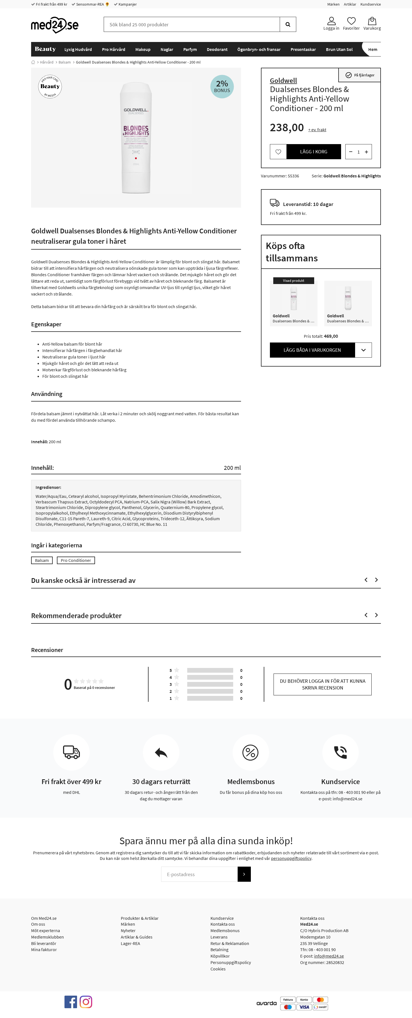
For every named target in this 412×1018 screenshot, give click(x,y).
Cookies (218, 969)
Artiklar (350, 4)
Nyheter (128, 930)
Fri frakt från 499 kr (51, 4)
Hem (372, 49)
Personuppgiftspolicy (230, 962)
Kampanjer (127, 4)
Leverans (219, 937)
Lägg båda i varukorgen (312, 350)
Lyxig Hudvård (78, 49)
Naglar (167, 49)
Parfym (190, 49)
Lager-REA (130, 943)
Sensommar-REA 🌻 (92, 4)
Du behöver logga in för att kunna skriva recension (322, 684)
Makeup (143, 49)
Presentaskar (303, 49)
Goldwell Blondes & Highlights (352, 176)
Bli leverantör (43, 943)
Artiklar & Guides (136, 937)
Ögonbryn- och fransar (259, 49)
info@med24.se (329, 956)
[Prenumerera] (244, 874)
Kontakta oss (222, 924)
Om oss (38, 924)
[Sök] (288, 24)
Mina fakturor (44, 949)
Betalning (219, 949)
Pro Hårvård (113, 49)
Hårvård (47, 62)
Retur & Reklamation (229, 943)
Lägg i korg (313, 152)
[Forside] (33, 62)
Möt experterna (45, 930)
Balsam (65, 62)
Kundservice (370, 4)
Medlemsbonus (225, 930)
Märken (333, 4)
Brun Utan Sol (339, 49)
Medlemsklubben (47, 937)
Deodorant (217, 49)
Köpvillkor (220, 956)
